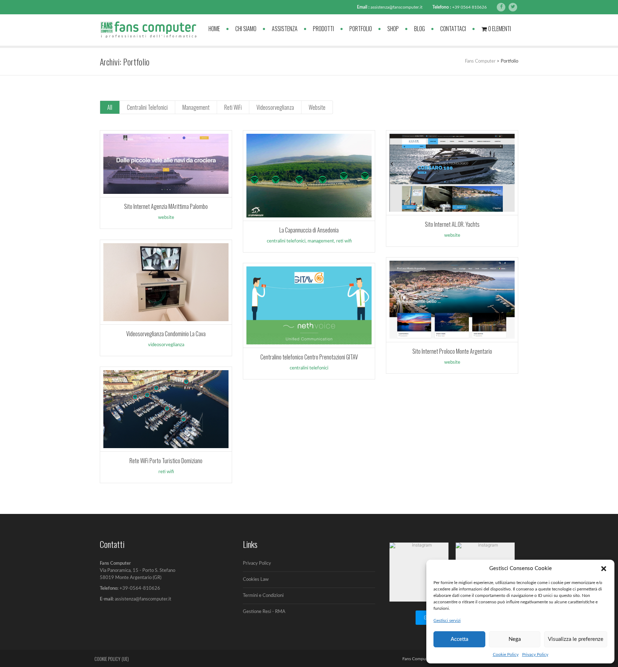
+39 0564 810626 (469, 7)
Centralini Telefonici (147, 107)
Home (214, 28)
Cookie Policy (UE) (111, 658)
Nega (515, 639)
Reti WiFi (233, 107)
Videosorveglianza (275, 107)
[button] (603, 568)
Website (317, 107)
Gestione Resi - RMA (264, 611)
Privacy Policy (535, 654)
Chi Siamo (245, 28)
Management (196, 107)
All (109, 107)
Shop (393, 28)
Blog (419, 28)
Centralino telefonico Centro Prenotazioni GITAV (309, 357)
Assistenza (285, 28)
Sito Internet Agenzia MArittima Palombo (166, 206)
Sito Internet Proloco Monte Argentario (452, 351)
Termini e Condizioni (263, 595)
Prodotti (323, 28)
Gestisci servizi (447, 620)
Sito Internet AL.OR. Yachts (452, 224)
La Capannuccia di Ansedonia (309, 230)
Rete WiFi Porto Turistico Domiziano (165, 460)
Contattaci (453, 28)
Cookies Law (256, 579)
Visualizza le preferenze (575, 639)
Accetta (459, 639)
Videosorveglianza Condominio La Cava (166, 333)
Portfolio (360, 28)
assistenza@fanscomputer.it (396, 7)
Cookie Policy (506, 654)
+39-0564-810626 (139, 588)
